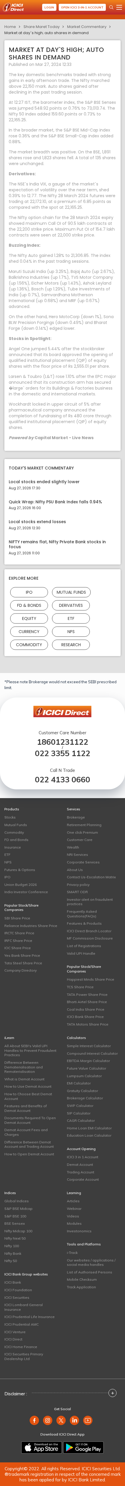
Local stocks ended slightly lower (44, 481)
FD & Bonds (29, 605)
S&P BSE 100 (15, 1216)
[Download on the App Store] (41, 1447)
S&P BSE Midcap (18, 1208)
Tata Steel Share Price (23, 963)
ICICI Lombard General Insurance (23, 1307)
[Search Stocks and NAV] (111, 7)
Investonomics (79, 1231)
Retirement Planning (84, 825)
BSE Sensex (14, 1223)
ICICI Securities (16, 1297)
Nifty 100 (11, 1246)
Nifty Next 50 (15, 1238)
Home (10, 27)
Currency (29, 631)
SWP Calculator (80, 1105)
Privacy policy (78, 884)
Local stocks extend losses (37, 521)
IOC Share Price (17, 948)
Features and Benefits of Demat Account (25, 1108)
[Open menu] (119, 7)
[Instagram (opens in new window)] (47, 1420)
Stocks (10, 817)
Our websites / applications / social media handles (91, 1262)
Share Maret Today (42, 27)
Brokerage (76, 817)
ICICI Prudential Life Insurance (29, 1317)
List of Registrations (84, 946)
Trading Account (80, 1172)
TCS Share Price (80, 987)
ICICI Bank (12, 1282)
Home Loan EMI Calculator (89, 1128)
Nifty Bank (12, 1253)
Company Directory (20, 970)
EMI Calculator (79, 1083)
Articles (73, 1201)
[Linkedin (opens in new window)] (74, 1420)
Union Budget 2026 (20, 884)
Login (49, 7)
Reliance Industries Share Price (30, 926)
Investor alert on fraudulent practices (90, 901)
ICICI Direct (13, 1339)
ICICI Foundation (18, 1290)
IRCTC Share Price (19, 933)
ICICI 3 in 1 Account (82, 1157)
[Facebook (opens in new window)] (34, 1420)
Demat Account (80, 1164)
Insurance (12, 847)
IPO (29, 592)
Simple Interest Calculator (89, 1046)
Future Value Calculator (86, 1068)
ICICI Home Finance (20, 1347)
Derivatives (71, 605)
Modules (74, 1223)
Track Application (81, 1287)
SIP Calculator (78, 1113)
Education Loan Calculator (89, 1135)
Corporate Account (83, 1179)
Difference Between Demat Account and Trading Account (29, 1144)
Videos (73, 1216)
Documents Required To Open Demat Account (30, 1120)
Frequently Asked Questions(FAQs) (82, 913)
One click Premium (82, 832)
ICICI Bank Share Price (85, 1016)
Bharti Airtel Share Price (87, 1002)
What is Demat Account (24, 1079)
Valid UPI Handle (81, 953)
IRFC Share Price (18, 940)
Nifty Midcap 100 (18, 1231)
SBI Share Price (17, 918)
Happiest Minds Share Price (90, 979)
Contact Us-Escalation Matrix (91, 877)
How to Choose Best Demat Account (28, 1096)
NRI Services (77, 854)
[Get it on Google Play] (83, 1447)
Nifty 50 (10, 1261)
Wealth (73, 847)
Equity (29, 618)
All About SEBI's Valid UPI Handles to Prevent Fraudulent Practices (30, 1050)
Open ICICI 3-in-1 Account (82, 7)
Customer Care (79, 839)
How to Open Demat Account (29, 1154)
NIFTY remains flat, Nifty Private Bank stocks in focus (57, 544)
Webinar (74, 1208)
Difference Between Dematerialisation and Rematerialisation (23, 1067)
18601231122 (62, 742)
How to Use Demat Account (27, 1086)
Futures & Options (19, 870)
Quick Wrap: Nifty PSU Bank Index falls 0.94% (55, 502)
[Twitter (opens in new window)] (61, 1420)
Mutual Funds (71, 592)
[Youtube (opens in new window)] (87, 1420)
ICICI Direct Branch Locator (89, 931)
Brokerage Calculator (85, 1098)
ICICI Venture (15, 1332)
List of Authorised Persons (89, 1272)
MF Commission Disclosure (90, 938)
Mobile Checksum (82, 1279)
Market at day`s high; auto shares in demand (46, 33)
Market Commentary (86, 27)
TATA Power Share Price (87, 994)
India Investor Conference (26, 892)
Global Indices (16, 1201)
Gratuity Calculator (82, 1091)
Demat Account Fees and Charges (26, 1132)
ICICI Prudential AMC (21, 1324)
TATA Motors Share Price (87, 1024)
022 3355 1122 (62, 753)
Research (71, 644)
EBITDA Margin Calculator (88, 1061)
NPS (71, 631)
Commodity (29, 644)
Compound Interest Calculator (92, 1053)
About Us (75, 870)
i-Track (72, 1252)
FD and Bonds (16, 839)
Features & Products (84, 923)
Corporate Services (83, 862)
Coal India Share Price (85, 1009)
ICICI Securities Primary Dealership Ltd (23, 1356)
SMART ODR (77, 892)
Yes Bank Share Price (22, 955)
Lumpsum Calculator (84, 1076)
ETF (71, 618)
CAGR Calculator (81, 1120)
